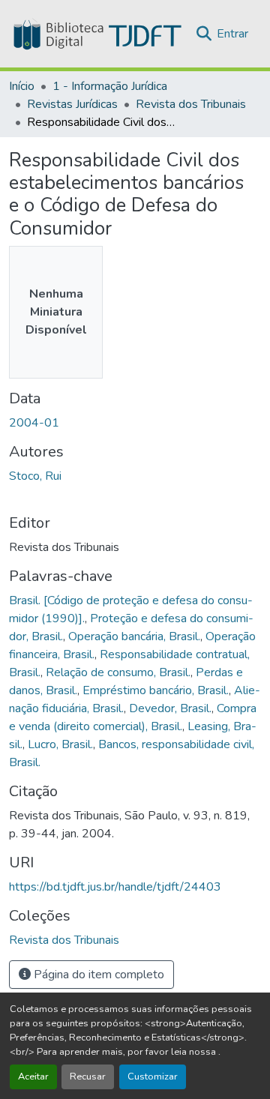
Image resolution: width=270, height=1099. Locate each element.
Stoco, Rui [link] (35, 476)
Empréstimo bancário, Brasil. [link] (155, 690)
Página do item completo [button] (97, 974)
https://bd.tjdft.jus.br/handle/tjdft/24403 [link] (115, 887)
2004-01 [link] (34, 423)
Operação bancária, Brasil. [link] (134, 636)
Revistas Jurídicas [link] (72, 104)
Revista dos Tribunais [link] (191, 104)
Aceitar (33, 1076)
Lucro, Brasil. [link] (60, 744)
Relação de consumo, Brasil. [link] (118, 672)
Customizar (153, 1076)
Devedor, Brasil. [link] (170, 708)
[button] (96, 33)
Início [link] (21, 86)
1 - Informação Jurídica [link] (109, 86)
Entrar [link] (232, 33)
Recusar (88, 1076)
